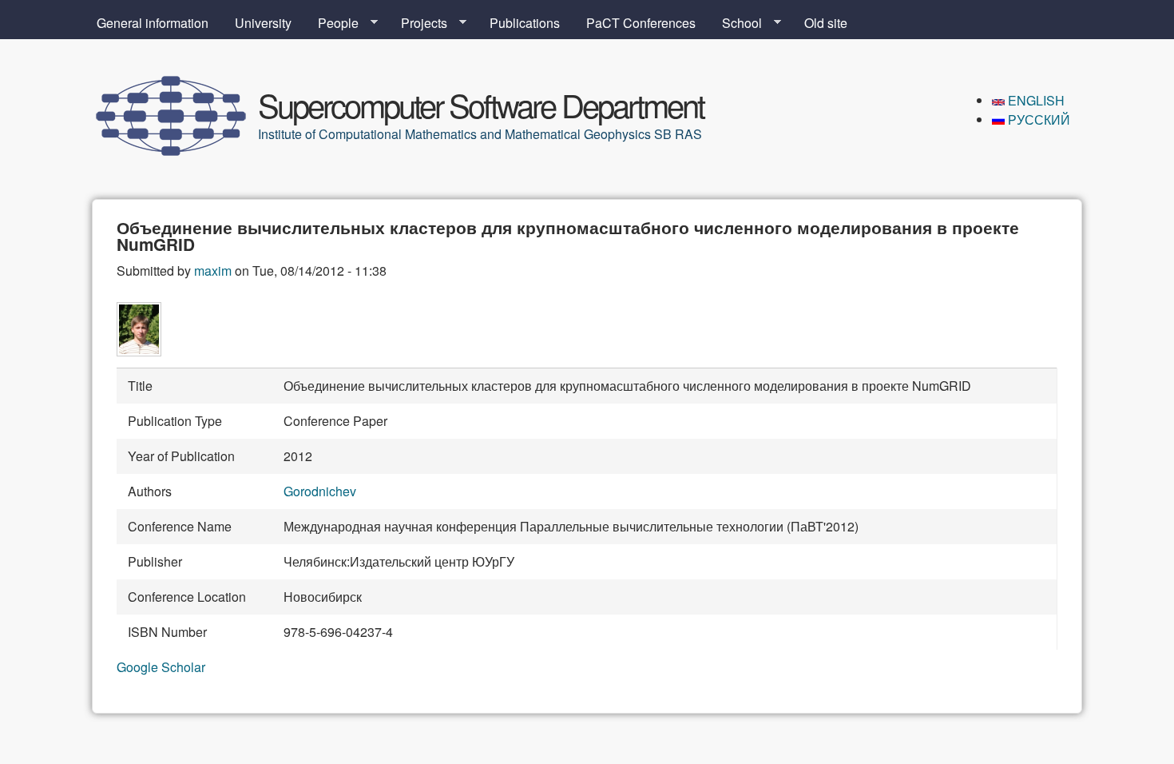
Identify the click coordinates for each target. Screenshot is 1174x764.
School (735, 23)
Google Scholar (161, 667)
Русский (1037, 119)
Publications (525, 23)
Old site (825, 23)
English (1035, 100)
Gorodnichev (320, 491)
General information (152, 23)
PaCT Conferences (641, 23)
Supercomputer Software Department (481, 104)
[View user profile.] (139, 351)
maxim (213, 270)
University (263, 23)
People (332, 23)
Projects (417, 23)
